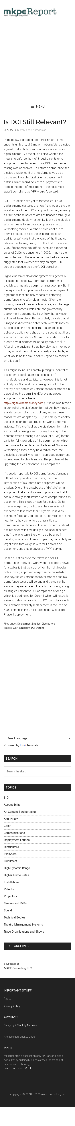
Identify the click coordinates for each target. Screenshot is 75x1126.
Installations (11, 882)
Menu (40, 106)
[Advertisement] (37, 60)
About (7, 998)
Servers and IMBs (15, 903)
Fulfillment (10, 861)
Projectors (10, 896)
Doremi (40, 627)
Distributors (48, 623)
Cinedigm (24, 627)
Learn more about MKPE (18, 1068)
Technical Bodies (14, 917)
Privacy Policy (12, 1006)
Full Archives (17, 946)
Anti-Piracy (11, 819)
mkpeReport (37, 12)
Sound (8, 910)
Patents (9, 889)
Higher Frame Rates (16, 875)
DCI (33, 627)
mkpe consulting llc (53, 1094)
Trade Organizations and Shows (24, 931)
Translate (32, 745)
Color (7, 826)
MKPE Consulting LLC (18, 968)
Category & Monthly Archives (20, 1025)
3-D (6, 797)
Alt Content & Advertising (20, 811)
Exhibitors (10, 854)
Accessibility (12, 804)
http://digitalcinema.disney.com (23, 403)
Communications (14, 833)
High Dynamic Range (17, 868)
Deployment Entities (29, 623)
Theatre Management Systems (23, 924)
